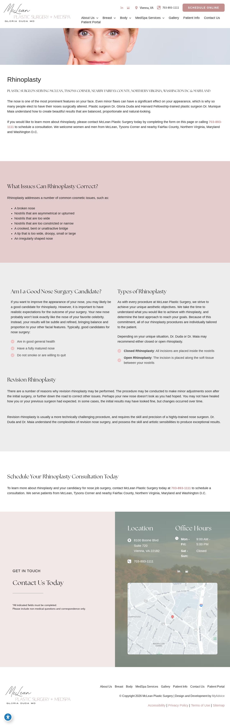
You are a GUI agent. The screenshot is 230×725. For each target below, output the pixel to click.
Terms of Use (200, 705)
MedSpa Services (146, 686)
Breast (119, 686)
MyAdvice (218, 695)
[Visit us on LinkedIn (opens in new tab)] (122, 8)
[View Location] (137, 7)
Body (129, 686)
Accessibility (156, 705)
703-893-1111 (181, 488)
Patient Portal (216, 686)
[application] (96, 18)
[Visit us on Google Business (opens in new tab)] (128, 8)
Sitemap (219, 705)
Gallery (165, 686)
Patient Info (180, 686)
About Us (106, 686)
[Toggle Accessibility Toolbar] (8, 717)
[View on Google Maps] (172, 618)
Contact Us (197, 686)
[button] (204, 8)
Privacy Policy (178, 705)
